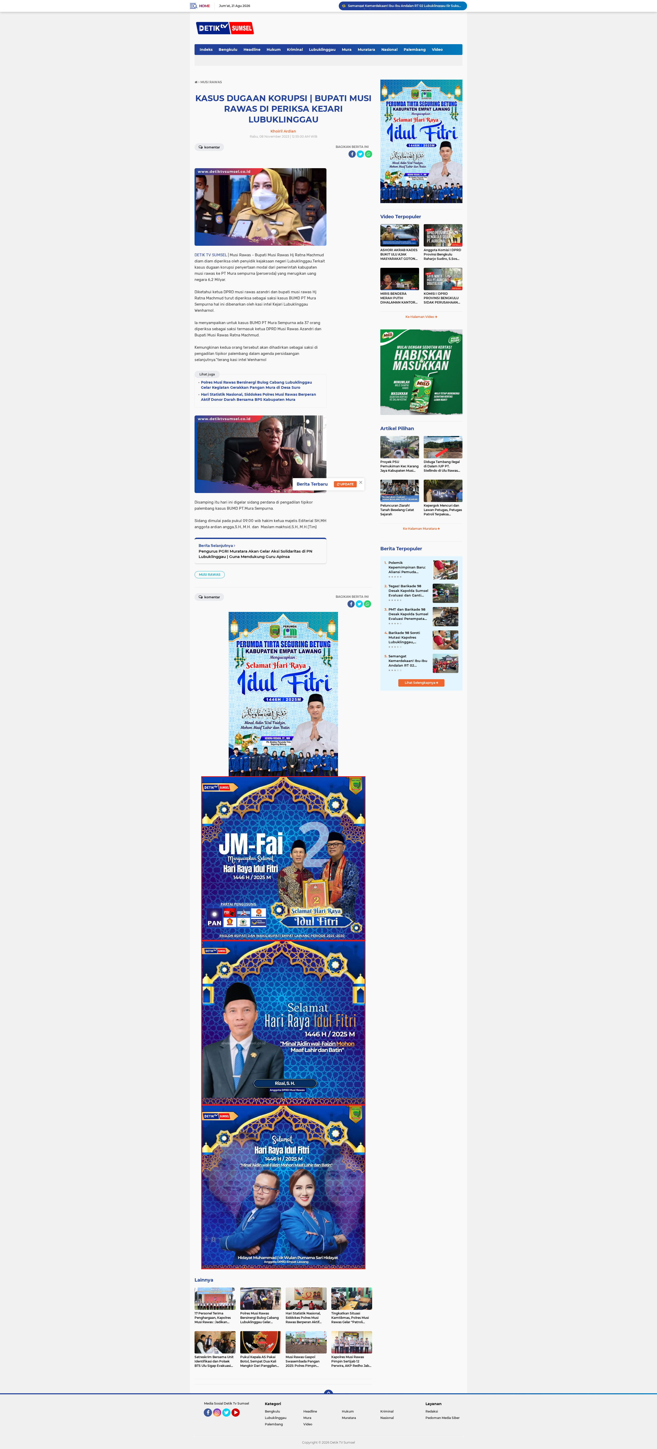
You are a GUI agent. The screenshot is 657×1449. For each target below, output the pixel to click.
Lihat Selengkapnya (420, 683)
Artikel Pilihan (397, 428)
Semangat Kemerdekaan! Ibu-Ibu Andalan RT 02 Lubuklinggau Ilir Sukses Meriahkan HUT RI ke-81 (408, 661)
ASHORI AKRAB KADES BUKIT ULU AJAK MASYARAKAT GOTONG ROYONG (399, 254)
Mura (347, 49)
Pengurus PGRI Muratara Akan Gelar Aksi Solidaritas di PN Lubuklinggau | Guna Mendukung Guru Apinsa (255, 554)
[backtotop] (328, 1394)
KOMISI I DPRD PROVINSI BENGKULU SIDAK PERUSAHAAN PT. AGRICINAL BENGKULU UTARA (441, 298)
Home (204, 6)
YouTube (239, 1419)
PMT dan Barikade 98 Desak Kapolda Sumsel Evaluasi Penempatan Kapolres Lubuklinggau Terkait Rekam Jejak (408, 614)
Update (347, 484)
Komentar (212, 147)
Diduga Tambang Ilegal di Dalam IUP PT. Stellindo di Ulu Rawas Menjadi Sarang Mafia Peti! (442, 466)
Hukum (274, 49)
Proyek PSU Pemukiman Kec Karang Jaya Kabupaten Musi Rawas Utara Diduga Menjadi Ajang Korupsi (399, 466)
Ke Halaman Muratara (420, 529)
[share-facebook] (352, 154)
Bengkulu (228, 49)
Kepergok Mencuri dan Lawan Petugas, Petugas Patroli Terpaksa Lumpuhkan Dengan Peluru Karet (443, 510)
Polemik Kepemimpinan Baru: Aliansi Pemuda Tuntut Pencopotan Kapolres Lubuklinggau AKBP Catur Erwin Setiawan (405, 6)
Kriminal (295, 49)
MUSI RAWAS (209, 574)
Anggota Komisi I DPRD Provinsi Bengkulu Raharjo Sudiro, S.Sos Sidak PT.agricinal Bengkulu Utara (442, 254)
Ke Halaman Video (420, 317)
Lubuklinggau (322, 49)
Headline (252, 49)
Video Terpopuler (400, 217)
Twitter (228, 1419)
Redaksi (432, 1411)
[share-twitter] (360, 154)
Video (437, 49)
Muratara (366, 49)
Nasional (389, 49)
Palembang (415, 49)
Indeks (206, 49)
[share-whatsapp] (368, 154)
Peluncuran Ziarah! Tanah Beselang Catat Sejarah (397, 510)
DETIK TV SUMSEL (211, 255)
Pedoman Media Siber (443, 1418)
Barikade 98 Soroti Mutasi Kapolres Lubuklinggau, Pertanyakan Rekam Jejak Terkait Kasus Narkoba (406, 638)
